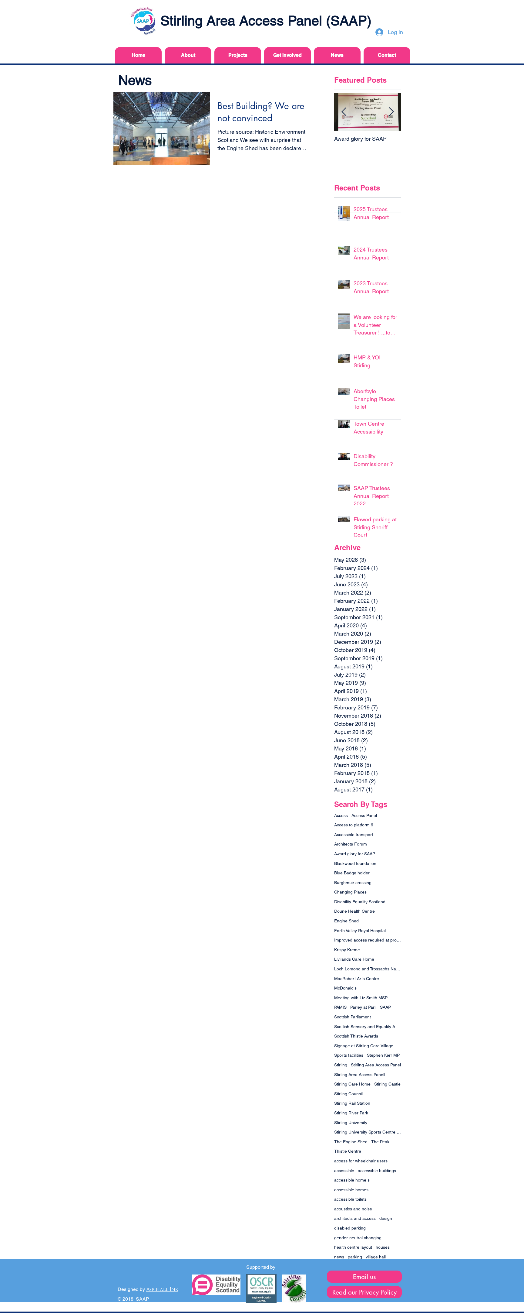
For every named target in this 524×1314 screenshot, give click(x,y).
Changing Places (350, 892)
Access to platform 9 (353, 824)
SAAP (385, 1007)
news (339, 1256)
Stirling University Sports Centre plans (367, 1132)
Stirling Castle (387, 1084)
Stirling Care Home (352, 1084)
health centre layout (353, 1247)
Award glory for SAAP (354, 853)
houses (383, 1247)
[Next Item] (391, 112)
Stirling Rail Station (352, 1103)
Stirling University (350, 1122)
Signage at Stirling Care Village (363, 1045)
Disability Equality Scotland (359, 901)
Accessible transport (353, 834)
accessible (344, 1170)
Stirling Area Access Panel (376, 1064)
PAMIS (340, 1007)
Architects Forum (350, 844)
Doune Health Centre (354, 911)
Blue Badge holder (352, 872)
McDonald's (345, 988)
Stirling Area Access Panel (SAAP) (265, 21)
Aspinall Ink (162, 1289)
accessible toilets (350, 1199)
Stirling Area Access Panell (359, 1074)
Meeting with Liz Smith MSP (361, 997)
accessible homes (351, 1189)
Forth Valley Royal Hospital (360, 930)
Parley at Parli (363, 1007)
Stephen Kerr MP (383, 1055)
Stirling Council (348, 1093)
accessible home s (352, 1180)
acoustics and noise (353, 1208)
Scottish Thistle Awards (356, 1036)
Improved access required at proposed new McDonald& (367, 940)
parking (355, 1256)
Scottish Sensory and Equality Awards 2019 (367, 1026)
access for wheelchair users (361, 1160)
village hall (376, 1256)
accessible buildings (377, 1170)
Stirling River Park (351, 1112)
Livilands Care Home (354, 959)
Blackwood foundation (355, 863)
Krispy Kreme (347, 949)
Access (341, 815)
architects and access (355, 1218)
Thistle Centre (347, 1151)
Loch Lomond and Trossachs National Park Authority (367, 968)
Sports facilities (348, 1055)
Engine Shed (346, 920)
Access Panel (364, 815)
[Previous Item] (344, 112)
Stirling (340, 1064)
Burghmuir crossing (352, 882)
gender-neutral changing (357, 1237)
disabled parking (350, 1228)
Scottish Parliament (352, 1016)
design (385, 1218)
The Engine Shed (351, 1141)
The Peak (380, 1141)
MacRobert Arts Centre (356, 978)
